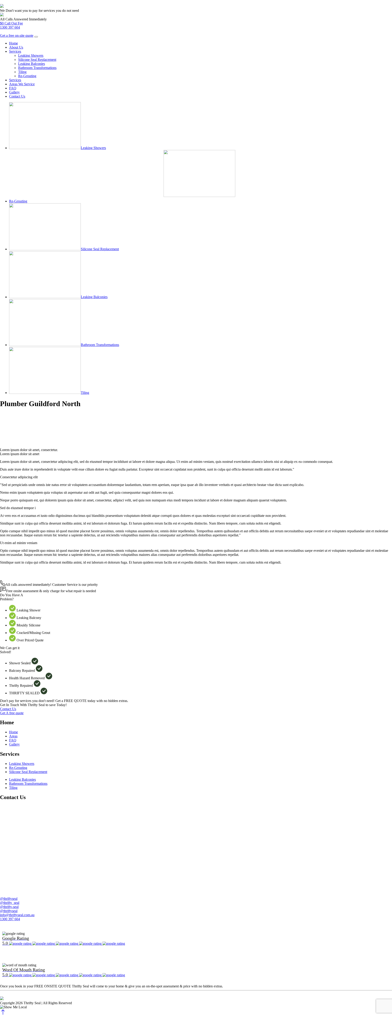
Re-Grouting (27, 76)
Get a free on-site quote (16, 35)
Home (13, 43)
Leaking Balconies (31, 64)
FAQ (12, 88)
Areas (13, 736)
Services (15, 51)
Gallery (14, 92)
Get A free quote (12, 713)
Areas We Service (22, 84)
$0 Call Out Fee (11, 23)
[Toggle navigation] (36, 36)
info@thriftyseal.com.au (17, 915)
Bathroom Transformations (37, 68)
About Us (16, 47)
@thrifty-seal (9, 907)
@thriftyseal (8, 899)
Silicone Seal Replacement (37, 59)
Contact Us (17, 96)
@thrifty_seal (9, 903)
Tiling (22, 72)
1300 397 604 (10, 27)
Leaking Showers (30, 55)
